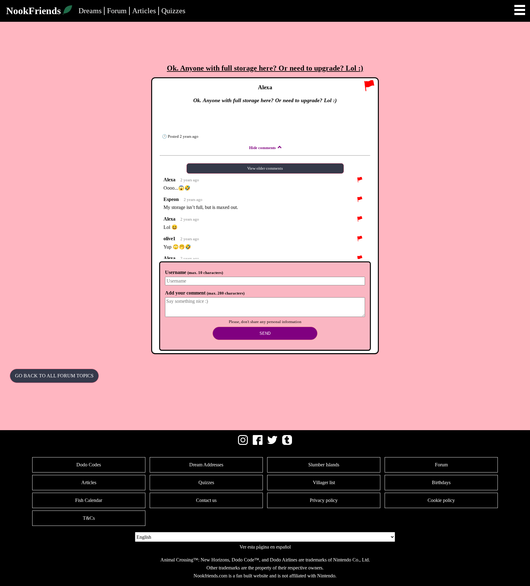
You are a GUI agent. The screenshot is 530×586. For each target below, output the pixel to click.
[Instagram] (243, 443)
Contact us (206, 500)
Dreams (90, 11)
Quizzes (173, 11)
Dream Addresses (206, 464)
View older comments (265, 168)
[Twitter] (272, 443)
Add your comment (204, 292)
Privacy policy (324, 500)
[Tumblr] (287, 443)
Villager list (324, 482)
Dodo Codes (88, 464)
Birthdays (441, 482)
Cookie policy (441, 500)
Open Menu (519, 10)
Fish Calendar (88, 500)
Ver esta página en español (265, 546)
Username (194, 272)
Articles (144, 11)
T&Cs (89, 518)
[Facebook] (258, 443)
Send (265, 333)
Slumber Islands (323, 464)
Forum (117, 11)
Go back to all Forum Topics (54, 375)
